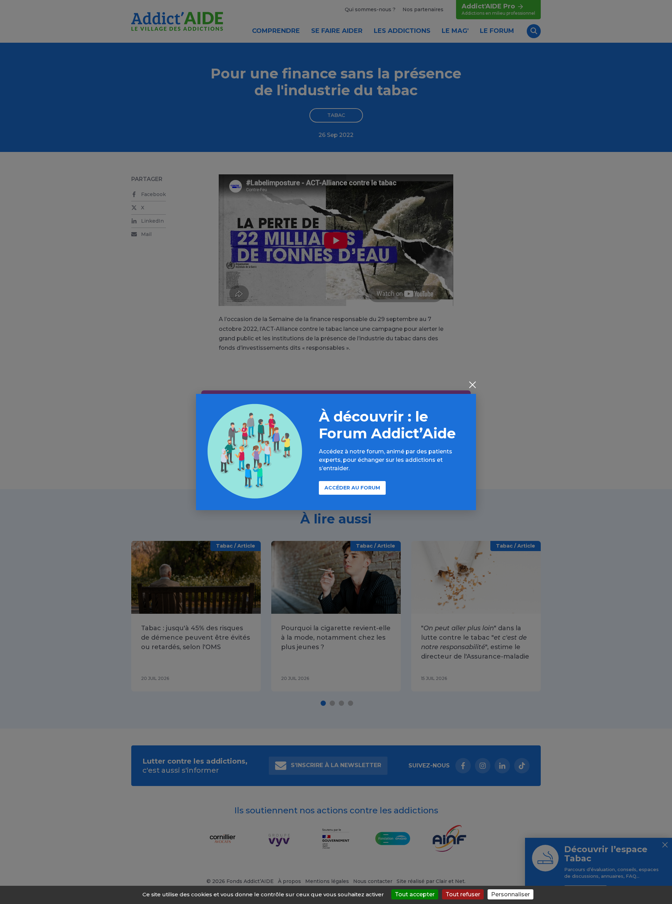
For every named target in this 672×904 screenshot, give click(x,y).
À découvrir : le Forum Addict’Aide (387, 425)
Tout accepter (415, 894)
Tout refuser (463, 894)
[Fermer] (472, 385)
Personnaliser (510, 894)
